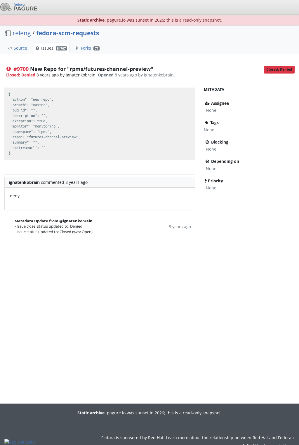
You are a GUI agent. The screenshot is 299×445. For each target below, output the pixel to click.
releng (22, 33)
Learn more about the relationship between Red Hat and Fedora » (230, 437)
